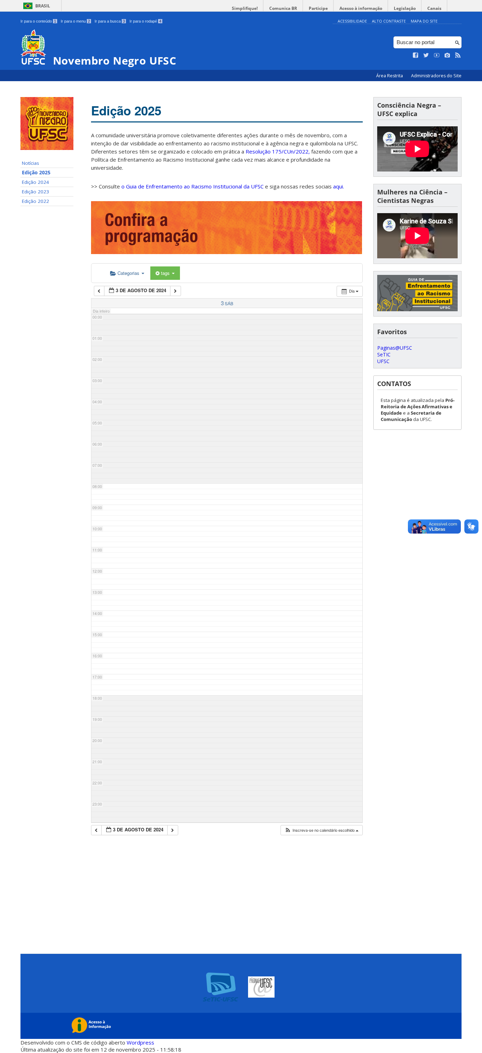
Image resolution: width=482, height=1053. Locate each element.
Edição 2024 (35, 182)
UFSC (383, 361)
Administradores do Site (436, 76)
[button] (321, 830)
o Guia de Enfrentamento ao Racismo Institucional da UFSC (192, 186)
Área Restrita (390, 76)
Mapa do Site (424, 21)
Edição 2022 (35, 201)
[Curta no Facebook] (415, 55)
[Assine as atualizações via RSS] (458, 55)
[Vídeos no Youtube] (437, 55)
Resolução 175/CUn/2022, (277, 151)
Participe (318, 8)
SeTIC (384, 354)
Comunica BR (283, 8)
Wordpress (140, 1042)
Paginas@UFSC (394, 347)
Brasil (42, 6)
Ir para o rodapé (145, 21)
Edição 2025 (36, 172)
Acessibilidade (352, 21)
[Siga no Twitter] (426, 55)
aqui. (338, 186)
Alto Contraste (389, 21)
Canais (434, 8)
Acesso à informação (360, 8)
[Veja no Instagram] (447, 55)
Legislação (405, 8)
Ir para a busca (110, 21)
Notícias (30, 163)
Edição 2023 (35, 191)
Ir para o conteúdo (38, 21)
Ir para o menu (75, 21)
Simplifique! (245, 8)
